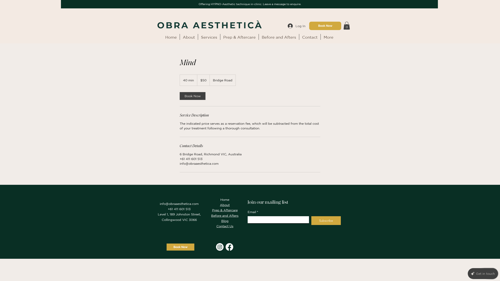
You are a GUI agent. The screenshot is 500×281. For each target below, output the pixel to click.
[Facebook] (229, 247)
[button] (346, 26)
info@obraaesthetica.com (179, 203)
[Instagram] (220, 247)
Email (253, 212)
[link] (192, 96)
